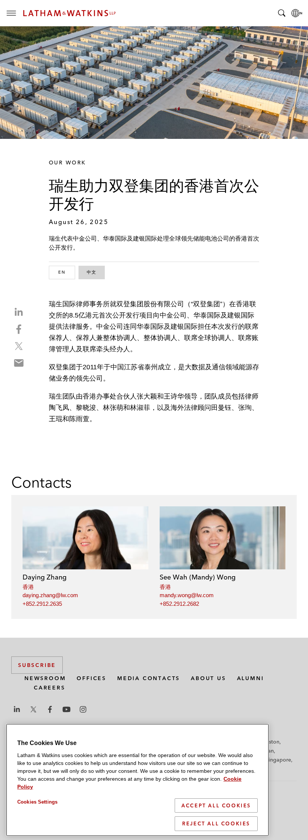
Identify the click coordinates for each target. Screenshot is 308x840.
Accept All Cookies (216, 805)
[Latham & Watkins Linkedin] (17, 709)
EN (66, 272)
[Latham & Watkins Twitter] (33, 709)
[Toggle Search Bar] (281, 13)
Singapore (278, 759)
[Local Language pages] (296, 13)
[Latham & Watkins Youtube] (66, 709)
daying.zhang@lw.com (50, 595)
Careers (49, 687)
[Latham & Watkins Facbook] (50, 709)
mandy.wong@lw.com (187, 595)
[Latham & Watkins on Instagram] (83, 709)
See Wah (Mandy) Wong (198, 577)
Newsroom (45, 678)
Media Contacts (148, 678)
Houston (269, 741)
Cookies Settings (37, 802)
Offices (91, 678)
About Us (208, 678)
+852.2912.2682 (179, 604)
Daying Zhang (44, 577)
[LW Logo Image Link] (69, 13)
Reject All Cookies (216, 823)
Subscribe (37, 665)
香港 (28, 587)
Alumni (250, 678)
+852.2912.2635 (42, 604)
